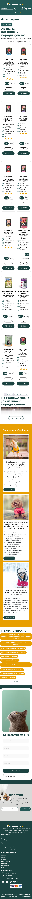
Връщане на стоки (8, 843)
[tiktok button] (18, 881)
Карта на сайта (9, 852)
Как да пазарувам (7, 839)
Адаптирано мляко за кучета (13, 652)
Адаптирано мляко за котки (13, 648)
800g (12, 83)
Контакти (5, 865)
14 (23, 394)
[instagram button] (10, 882)
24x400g (26, 258)
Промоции (4, 863)
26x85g (11, 316)
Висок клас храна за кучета (12, 673)
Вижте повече (9, 489)
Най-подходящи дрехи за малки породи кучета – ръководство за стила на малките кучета (16, 525)
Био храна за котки (9, 656)
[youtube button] (14, 882)
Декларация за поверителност (12, 847)
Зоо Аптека (5, 861)
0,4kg (5, 373)
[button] (15, 9)
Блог (2, 867)
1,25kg (20, 316)
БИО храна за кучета (10, 660)
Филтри (8, 24)
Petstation (4, 12)
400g (7, 83)
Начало (3, 855)
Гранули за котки (8, 677)
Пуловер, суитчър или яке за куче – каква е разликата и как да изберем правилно (16, 465)
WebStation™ (25, 896)
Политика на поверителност (11, 845)
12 (17, 394)
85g (5, 316)
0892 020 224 (9, 875)
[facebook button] (3, 882)
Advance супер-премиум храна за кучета (16, 643)
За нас (3, 857)
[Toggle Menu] (29, 8)
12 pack (26, 316)
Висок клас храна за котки (12, 670)
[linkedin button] (7, 882)
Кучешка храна (13, 12)
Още (16, 681)
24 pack (11, 373)
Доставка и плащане (8, 841)
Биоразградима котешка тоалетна (16, 665)
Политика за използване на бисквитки (14, 849)
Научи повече (16, 418)
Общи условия (6, 837)
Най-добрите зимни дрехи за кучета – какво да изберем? (16, 592)
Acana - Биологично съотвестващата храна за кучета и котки (16, 636)
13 (20, 394)
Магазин (4, 859)
